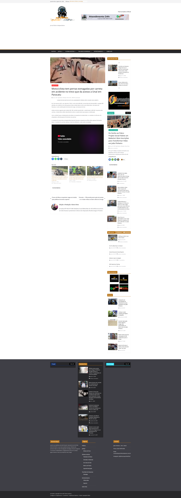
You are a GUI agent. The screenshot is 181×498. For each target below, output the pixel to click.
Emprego (85, 474)
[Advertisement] (90, 39)
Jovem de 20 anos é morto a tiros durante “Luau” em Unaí (123, 347)
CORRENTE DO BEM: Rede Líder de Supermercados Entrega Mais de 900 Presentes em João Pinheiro (123, 176)
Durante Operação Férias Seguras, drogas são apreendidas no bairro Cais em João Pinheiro (123, 324)
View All (128, 113)
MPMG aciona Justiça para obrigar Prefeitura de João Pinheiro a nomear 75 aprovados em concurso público (95, 371)
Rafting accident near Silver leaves (123, 236)
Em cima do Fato (87, 462)
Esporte (85, 483)
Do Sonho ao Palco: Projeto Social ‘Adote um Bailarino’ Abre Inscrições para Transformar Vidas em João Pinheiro (119, 138)
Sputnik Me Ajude (87, 468)
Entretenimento (98, 51)
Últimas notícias (70, 51)
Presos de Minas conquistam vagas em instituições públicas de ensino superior (64, 198)
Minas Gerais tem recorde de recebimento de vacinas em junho (95, 384)
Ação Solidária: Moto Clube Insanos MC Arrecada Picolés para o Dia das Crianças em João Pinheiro (124, 190)
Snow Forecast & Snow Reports (116, 252)
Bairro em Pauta (87, 465)
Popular (112, 232)
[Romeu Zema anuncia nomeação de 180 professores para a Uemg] (112, 338)
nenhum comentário (124, 77)
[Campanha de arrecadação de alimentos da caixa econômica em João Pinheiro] (112, 304)
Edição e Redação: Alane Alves (65, 97)
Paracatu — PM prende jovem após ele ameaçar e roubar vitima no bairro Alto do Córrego (91, 198)
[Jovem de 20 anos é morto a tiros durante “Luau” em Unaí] (112, 348)
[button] (62, 51)
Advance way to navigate (115, 258)
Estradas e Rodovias (88, 459)
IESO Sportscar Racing (114, 264)
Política (53, 51)
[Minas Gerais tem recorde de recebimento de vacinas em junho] (83, 385)
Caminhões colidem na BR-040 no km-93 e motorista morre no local (95, 176)
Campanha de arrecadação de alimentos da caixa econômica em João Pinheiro (123, 303)
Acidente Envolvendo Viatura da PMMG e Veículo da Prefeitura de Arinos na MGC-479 (94, 407)
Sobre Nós (109, 51)
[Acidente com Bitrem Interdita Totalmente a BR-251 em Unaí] (83, 419)
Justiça (60, 51)
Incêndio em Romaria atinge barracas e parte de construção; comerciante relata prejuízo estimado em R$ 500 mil (123, 70)
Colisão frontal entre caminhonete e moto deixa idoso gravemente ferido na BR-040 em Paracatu (77, 177)
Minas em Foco (55, 85)
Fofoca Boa (86, 480)
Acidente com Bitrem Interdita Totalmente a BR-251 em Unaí (94, 417)
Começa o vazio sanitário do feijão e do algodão (123, 313)
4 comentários (121, 183)
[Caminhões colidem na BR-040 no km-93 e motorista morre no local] (95, 170)
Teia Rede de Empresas (84, 51)
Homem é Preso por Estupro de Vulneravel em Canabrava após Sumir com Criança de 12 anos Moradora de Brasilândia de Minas (95, 395)
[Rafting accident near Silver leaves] (112, 238)
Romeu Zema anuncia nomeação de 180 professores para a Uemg (123, 337)
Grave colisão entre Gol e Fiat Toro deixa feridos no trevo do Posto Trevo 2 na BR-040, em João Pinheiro (123, 85)
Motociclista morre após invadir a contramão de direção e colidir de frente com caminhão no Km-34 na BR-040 (60, 178)
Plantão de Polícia (87, 456)
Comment (127, 232)
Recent (120, 232)
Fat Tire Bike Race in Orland (115, 246)
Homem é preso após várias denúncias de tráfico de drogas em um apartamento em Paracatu (95, 430)
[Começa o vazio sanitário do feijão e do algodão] (112, 314)
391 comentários (121, 260)
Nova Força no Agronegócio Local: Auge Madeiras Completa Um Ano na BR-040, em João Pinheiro (123, 220)
